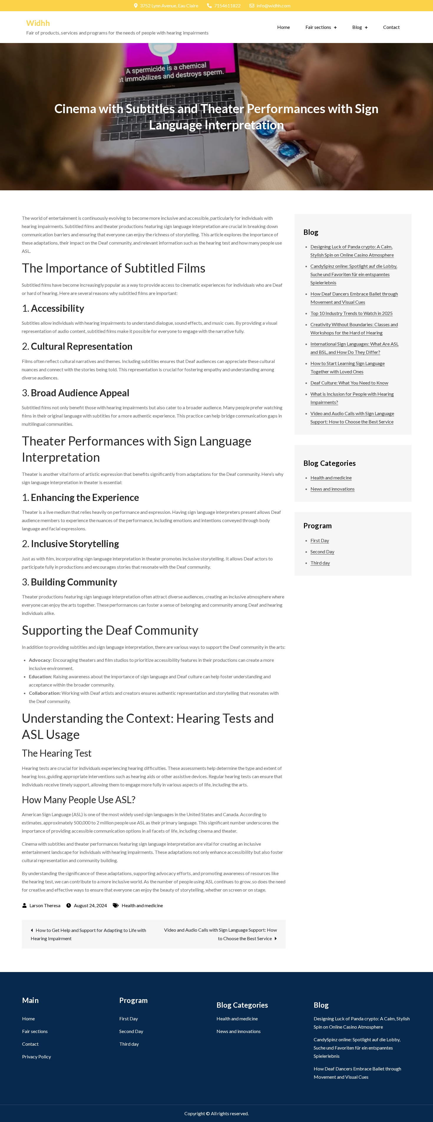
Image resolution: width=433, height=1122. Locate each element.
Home (283, 27)
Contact (391, 27)
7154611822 (227, 5)
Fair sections (318, 27)
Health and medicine (142, 905)
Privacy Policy (36, 1056)
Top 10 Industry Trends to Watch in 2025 (351, 313)
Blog (357, 27)
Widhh (38, 23)
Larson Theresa (44, 905)
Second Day (322, 551)
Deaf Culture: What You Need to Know (349, 382)
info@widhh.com (273, 5)
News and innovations (332, 488)
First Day (319, 540)
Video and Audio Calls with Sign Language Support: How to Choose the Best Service (220, 934)
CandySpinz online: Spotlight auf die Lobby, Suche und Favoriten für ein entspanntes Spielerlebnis (353, 274)
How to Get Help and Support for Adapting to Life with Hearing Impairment (88, 934)
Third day (320, 562)
